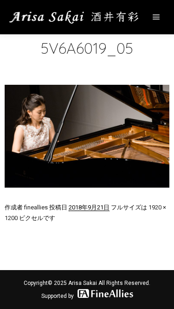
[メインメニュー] (156, 17)
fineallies (36, 207)
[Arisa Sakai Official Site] (74, 17)
